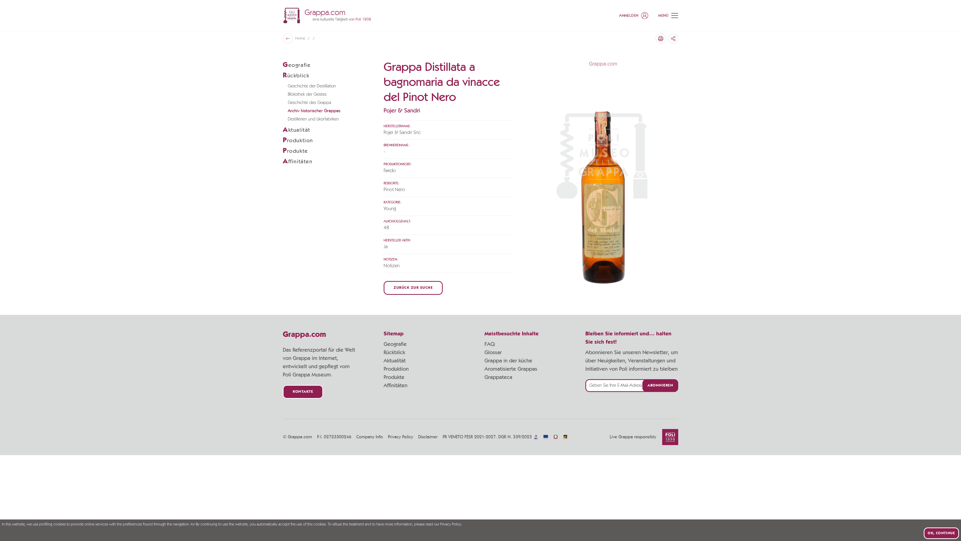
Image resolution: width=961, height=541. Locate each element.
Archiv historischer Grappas (314, 111)
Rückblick (394, 352)
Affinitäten (395, 385)
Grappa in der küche (508, 360)
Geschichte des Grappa (309, 102)
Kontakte (303, 392)
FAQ (490, 344)
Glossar (493, 352)
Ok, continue (941, 533)
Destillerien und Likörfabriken (313, 119)
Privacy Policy (400, 437)
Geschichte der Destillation (312, 86)
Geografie (395, 344)
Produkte (394, 377)
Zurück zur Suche (413, 288)
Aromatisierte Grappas (511, 369)
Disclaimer (428, 437)
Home (300, 39)
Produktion (396, 369)
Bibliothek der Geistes (307, 94)
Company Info (369, 437)
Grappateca (498, 377)
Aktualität (395, 360)
